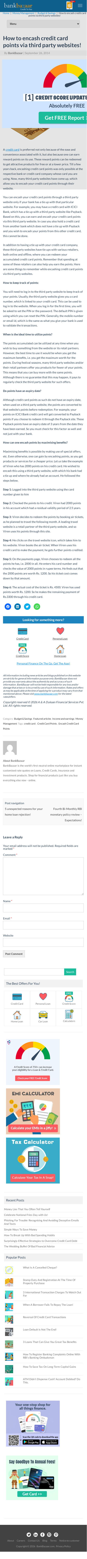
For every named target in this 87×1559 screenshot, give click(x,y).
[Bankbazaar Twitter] (28, 1534)
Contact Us (34, 1540)
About (10, 1540)
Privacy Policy (63, 1546)
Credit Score (22, 655)
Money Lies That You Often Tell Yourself (27, 1209)
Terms (53, 1540)
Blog (44, 1540)
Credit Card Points (47, 723)
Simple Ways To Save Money (20, 1229)
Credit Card (22, 638)
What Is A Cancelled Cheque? (40, 1267)
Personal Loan (60, 638)
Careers (21, 1540)
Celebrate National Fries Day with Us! (26, 1214)
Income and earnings (63, 718)
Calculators (69, 1021)
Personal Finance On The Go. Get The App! (43, 663)
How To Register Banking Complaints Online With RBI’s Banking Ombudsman (51, 1356)
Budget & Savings (23, 718)
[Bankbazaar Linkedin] (35, 1534)
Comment (10, 854)
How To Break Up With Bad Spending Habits (29, 1235)
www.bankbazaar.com (46, 693)
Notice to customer (69, 1540)
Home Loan (60, 655)
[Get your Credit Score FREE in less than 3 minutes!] (33, 1086)
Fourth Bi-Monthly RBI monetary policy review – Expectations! (66, 814)
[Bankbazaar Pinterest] (56, 1534)
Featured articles (42, 718)
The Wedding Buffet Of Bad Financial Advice (29, 1246)
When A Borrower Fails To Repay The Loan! (48, 1304)
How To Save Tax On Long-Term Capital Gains (49, 1366)
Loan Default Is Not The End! (40, 1329)
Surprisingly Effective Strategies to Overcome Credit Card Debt (40, 1240)
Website (8, 935)
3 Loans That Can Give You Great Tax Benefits (50, 1342)
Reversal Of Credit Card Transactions (44, 1317)
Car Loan (43, 1021)
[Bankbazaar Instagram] (49, 1534)
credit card (30, 723)
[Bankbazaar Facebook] (42, 1534)
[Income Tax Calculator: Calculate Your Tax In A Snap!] (33, 1184)
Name (7, 901)
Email (7, 918)
